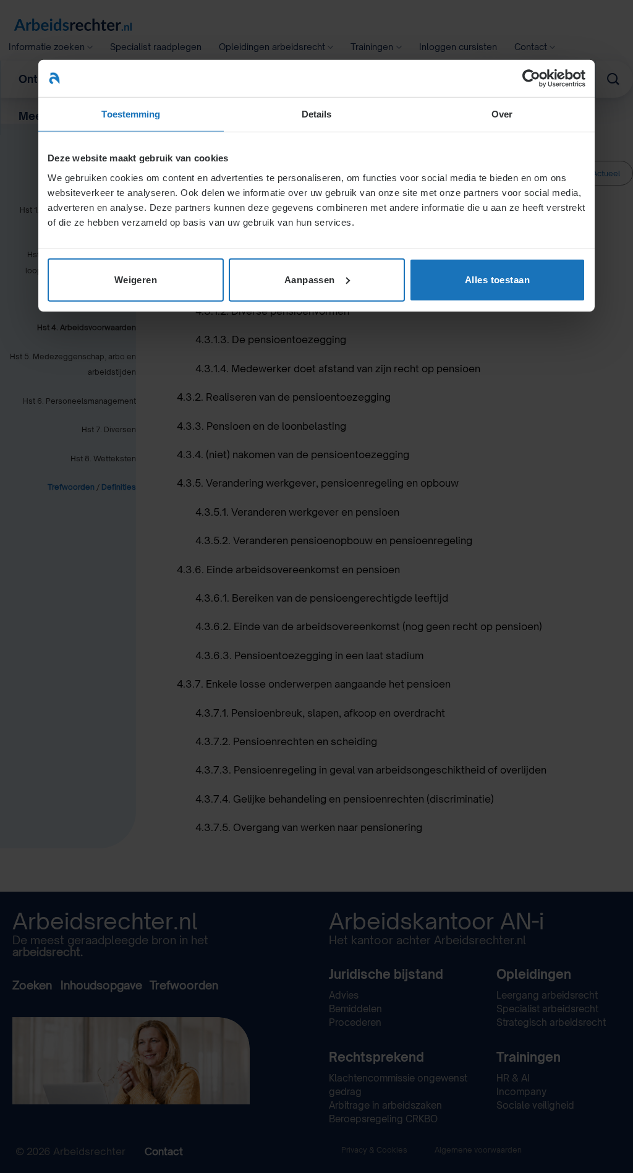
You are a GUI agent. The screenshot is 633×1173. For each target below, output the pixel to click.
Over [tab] (501, 114)
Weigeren (136, 279)
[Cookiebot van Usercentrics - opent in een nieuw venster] (531, 78)
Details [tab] (317, 114)
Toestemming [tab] (130, 114)
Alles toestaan (497, 279)
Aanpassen (309, 279)
